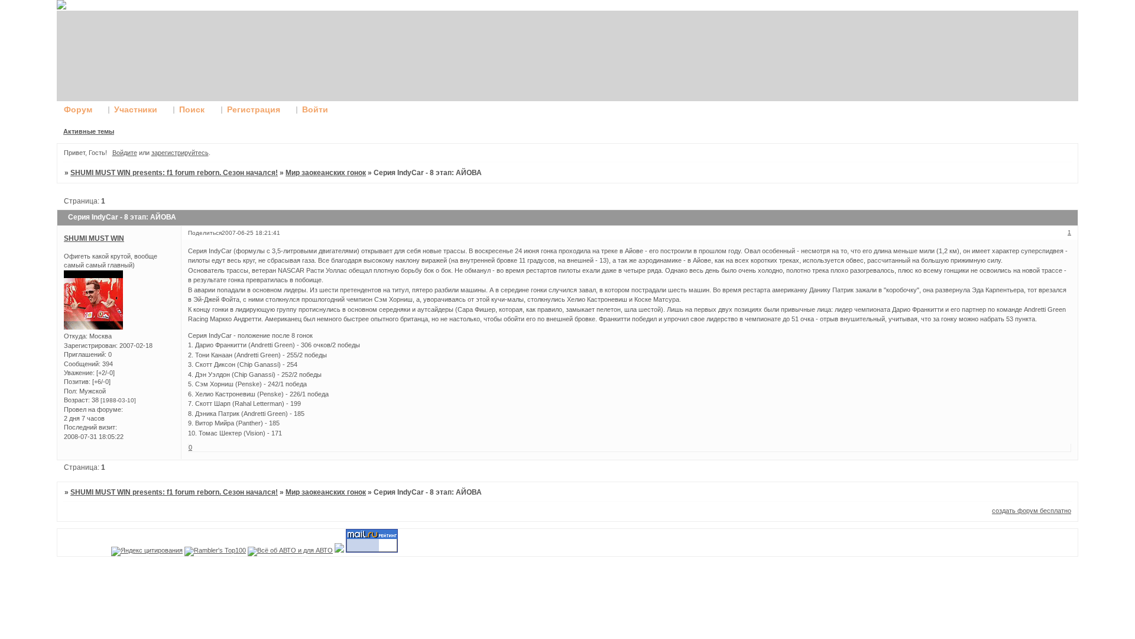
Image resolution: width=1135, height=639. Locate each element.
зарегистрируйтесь (180, 152)
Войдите (124, 152)
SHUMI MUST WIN (94, 238)
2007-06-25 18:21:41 (251, 233)
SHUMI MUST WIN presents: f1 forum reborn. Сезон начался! (174, 173)
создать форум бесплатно (1031, 510)
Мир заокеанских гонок (326, 173)
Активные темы (88, 131)
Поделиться (205, 233)
